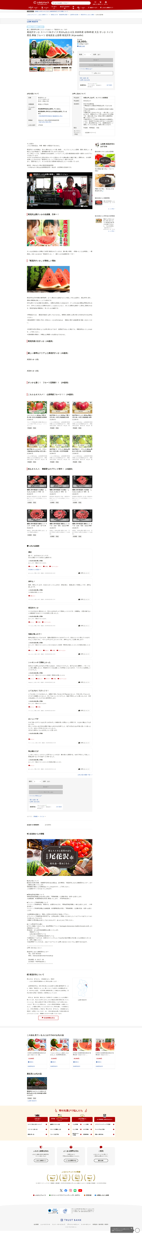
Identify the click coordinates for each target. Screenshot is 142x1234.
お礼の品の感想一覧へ (84, 774)
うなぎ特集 (75, 1124)
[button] (45, 402)
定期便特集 (86, 1134)
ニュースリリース (45, 1224)
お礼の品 (33, 8)
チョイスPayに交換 (99, 1129)
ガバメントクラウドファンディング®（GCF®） (66, 1195)
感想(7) (54, 1062)
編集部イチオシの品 (55, 1124)
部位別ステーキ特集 (76, 1134)
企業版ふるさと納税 (103, 1195)
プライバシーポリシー (73, 1224)
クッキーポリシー (86, 1224)
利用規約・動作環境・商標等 (100, 1224)
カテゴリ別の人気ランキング (35, 1124)
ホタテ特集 (86, 1129)
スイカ (42, 816)
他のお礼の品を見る (45, 122)
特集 (73, 7)
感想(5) (31, 1062)
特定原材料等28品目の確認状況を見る (51, 116)
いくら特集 (86, 1124)
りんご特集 (75, 1129)
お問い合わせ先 (85, 80)
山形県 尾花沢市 (32, 1100)
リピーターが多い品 (32, 1129)
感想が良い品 (31, 1134)
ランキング (54, 7)
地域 (44, 8)
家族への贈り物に (99, 1134)
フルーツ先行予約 (54, 1134)
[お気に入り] (137, 1230)
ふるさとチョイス (40, 1195)
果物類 (36, 816)
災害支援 (88, 1195)
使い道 (81, 8)
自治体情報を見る (49, 1017)
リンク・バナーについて (58, 1224)
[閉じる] (131, 1228)
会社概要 (36, 1224)
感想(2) (77, 1062)
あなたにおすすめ (65, 7)
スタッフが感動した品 (55, 1129)
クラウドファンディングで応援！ (103, 1124)
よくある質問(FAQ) (71, 1160)
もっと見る (111, 208)
